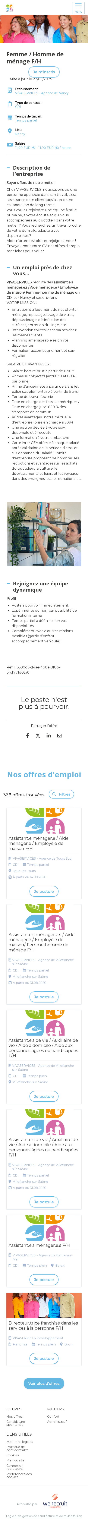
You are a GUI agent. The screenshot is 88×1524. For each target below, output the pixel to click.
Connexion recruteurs (14, 1467)
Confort (53, 1416)
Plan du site (15, 1460)
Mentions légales (19, 1442)
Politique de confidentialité (17, 1448)
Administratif (57, 1422)
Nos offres (14, 1416)
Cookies (12, 1455)
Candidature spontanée (15, 1423)
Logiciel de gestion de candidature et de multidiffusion (44, 1516)
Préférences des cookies (19, 1475)
